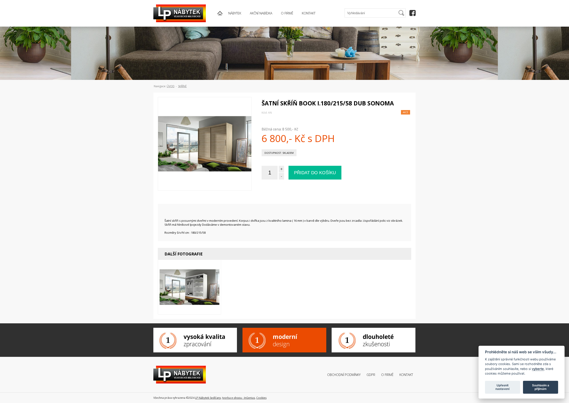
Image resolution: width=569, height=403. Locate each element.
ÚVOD (170, 86)
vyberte (538, 368)
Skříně (182, 86)
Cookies (261, 398)
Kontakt (406, 374)
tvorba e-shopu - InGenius (238, 398)
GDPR (371, 374)
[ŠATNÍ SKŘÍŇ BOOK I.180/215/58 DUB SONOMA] (204, 151)
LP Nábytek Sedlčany (208, 398)
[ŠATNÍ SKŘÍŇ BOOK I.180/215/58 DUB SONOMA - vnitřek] (190, 294)
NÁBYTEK (234, 13)
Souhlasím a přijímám (540, 387)
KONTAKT (308, 13)
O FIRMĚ (287, 13)
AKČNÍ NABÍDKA (261, 13)
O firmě (387, 374)
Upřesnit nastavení (502, 387)
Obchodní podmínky (344, 374)
